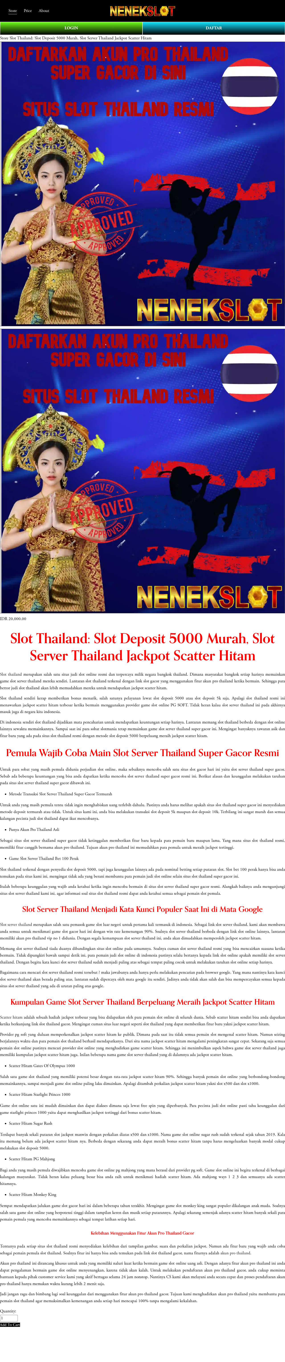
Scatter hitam (11, 1017)
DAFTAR (214, 28)
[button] (10, 1325)
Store (4, 38)
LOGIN (71, 28)
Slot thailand (11, 674)
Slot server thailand (16, 924)
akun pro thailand (235, 1253)
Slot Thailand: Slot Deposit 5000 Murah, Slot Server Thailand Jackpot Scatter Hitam (81, 38)
